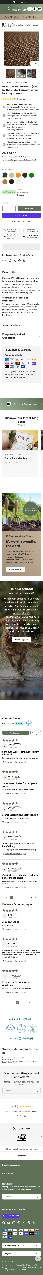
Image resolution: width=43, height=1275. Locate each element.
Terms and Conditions (23, 1265)
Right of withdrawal (34, 1267)
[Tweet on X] (14, 260)
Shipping (15, 160)
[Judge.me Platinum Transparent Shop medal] (10, 1028)
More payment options (21, 221)
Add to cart (29, 208)
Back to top (21, 1156)
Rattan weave (6, 1059)
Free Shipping (9, 17)
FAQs (11, 1265)
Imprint (34, 1265)
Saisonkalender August (18, 458)
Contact (4, 1265)
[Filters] (32, 733)
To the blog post (21, 639)
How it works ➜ (15, 569)
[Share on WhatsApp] (10, 260)
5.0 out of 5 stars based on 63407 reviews (21, 1111)
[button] (39, 9)
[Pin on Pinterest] (24, 260)
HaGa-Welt (6, 83)
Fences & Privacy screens (24, 1058)
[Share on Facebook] (19, 260)
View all (21, 425)
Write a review (16, 733)
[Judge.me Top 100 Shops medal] (32, 1028)
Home (4, 23)
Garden (11, 1058)
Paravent (11, 23)
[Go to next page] (36, 897)
